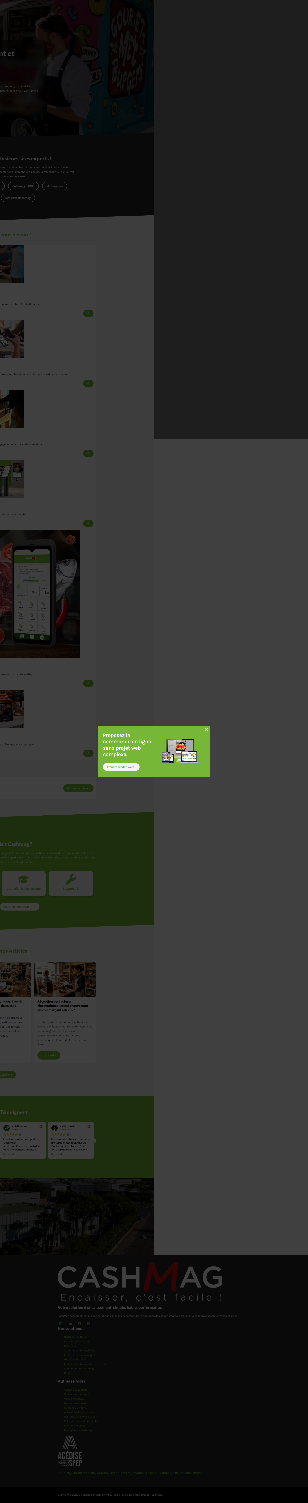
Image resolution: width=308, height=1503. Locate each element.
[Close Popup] (206, 730)
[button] (121, 767)
